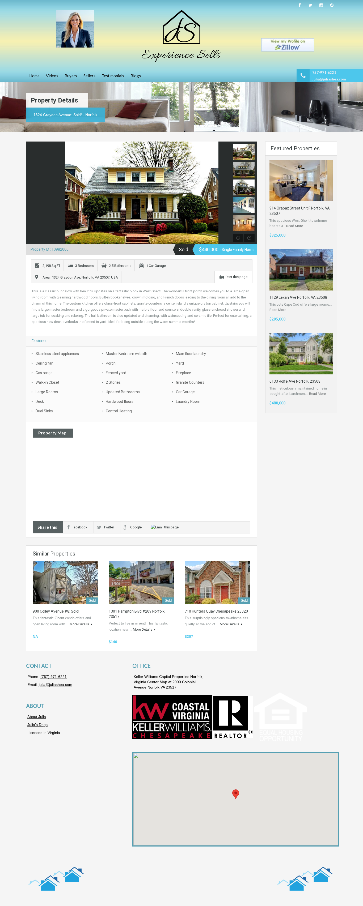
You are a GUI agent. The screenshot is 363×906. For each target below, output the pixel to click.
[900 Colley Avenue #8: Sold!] (65, 582)
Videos (52, 75)
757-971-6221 (324, 72)
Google (136, 527)
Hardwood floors (119, 401)
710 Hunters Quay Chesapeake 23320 (216, 611)
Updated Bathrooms (123, 392)
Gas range (44, 373)
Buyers (71, 75)
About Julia (36, 717)
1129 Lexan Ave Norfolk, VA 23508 (298, 297)
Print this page (236, 277)
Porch (111, 363)
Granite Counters (190, 382)
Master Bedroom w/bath (126, 354)
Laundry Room (188, 401)
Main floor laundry (191, 354)
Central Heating (119, 411)
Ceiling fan (44, 363)
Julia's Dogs (37, 725)
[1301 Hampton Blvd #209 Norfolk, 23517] (141, 582)
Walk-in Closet (47, 382)
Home (34, 75)
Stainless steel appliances (57, 354)
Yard (180, 363)
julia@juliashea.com (329, 79)
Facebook (79, 527)
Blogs (135, 75)
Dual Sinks (44, 411)
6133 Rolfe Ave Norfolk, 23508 (294, 381)
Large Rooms (47, 392)
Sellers (89, 75)
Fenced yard (116, 373)
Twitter (109, 527)
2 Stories (113, 382)
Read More (294, 226)
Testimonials (113, 75)
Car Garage (185, 392)
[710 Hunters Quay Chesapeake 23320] (217, 582)
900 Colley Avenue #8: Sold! (56, 611)
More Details (80, 624)
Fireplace (183, 373)
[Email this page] (165, 527)
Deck (40, 401)
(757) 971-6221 (53, 676)
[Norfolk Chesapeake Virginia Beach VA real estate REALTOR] (181, 36)
